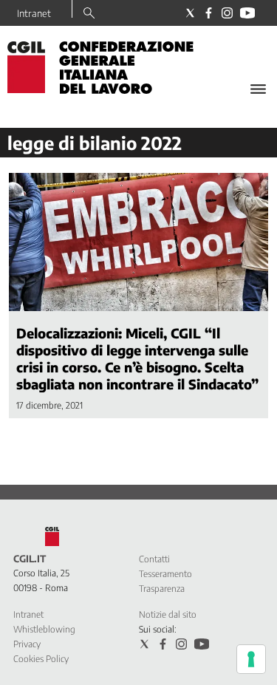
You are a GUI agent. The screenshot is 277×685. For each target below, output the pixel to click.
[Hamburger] (258, 89)
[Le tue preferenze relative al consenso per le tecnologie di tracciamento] (251, 659)
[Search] (89, 14)
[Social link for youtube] (247, 12)
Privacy (27, 644)
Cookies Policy (41, 658)
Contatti (154, 559)
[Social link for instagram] (227, 12)
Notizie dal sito (167, 614)
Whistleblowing (44, 629)
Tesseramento (165, 573)
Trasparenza (162, 588)
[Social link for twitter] (190, 12)
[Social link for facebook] (208, 12)
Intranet (34, 13)
